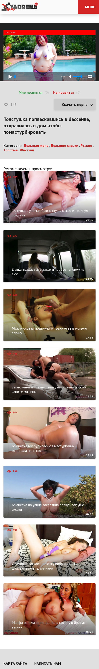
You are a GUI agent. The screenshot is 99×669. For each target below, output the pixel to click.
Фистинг (27, 150)
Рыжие (86, 145)
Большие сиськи (64, 145)
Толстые (10, 150)
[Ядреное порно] (19, 7)
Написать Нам (47, 663)
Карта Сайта (15, 663)
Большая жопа (36, 145)
